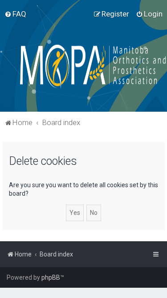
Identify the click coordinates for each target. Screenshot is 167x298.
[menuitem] (15, 14)
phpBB (50, 277)
